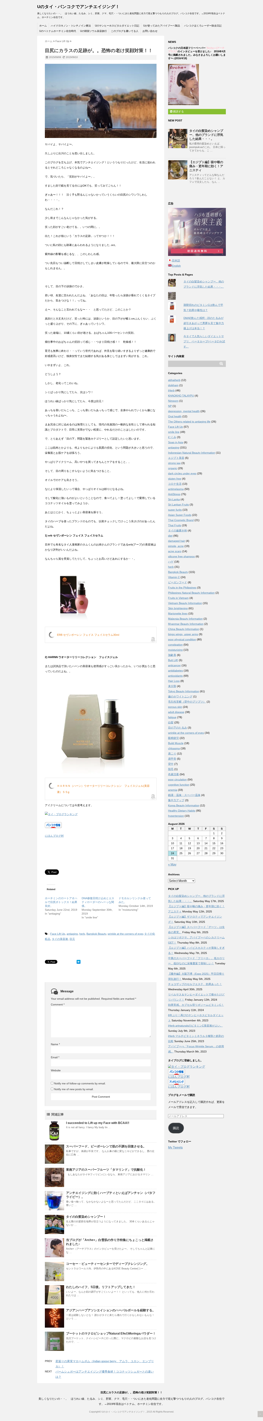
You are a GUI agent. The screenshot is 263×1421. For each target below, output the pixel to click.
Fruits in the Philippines (182, 587)
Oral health (175, 416)
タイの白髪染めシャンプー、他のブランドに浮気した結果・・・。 (206, 134)
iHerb (171, 390)
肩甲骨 (172, 758)
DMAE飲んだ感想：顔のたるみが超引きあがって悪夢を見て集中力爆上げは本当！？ (203, 323)
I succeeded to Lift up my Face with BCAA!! (97, 1123)
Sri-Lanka (174, 499)
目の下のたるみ (177, 727)
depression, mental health (184, 411)
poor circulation (177, 779)
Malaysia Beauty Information (185, 618)
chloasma (174, 748)
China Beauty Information (183, 629)
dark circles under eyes (182, 473)
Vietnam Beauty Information (185, 603)
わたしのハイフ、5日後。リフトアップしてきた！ (101, 1287)
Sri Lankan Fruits (178, 504)
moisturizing (175, 649)
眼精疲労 (173, 738)
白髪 (170, 722)
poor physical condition (182, 639)
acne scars (174, 551)
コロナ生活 (175, 483)
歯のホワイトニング (180, 696)
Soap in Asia (175, 442)
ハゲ (170, 561)
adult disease (176, 712)
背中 (170, 763)
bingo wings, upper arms (183, 634)
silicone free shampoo (181, 556)
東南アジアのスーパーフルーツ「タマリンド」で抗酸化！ (106, 1169)
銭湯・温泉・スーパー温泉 (184, 795)
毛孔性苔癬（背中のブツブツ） (187, 701)
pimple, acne (176, 546)
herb (82, 933)
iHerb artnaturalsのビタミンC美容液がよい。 (195, 1025)
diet (170, 535)
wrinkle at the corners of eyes (125, 933)
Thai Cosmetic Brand (181, 520)
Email (55, 1057)
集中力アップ (176, 800)
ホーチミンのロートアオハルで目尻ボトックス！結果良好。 (61, 902)
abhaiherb (174, 380)
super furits (175, 509)
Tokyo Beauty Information (183, 691)
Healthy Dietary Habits (181, 810)
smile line (173, 431)
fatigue (172, 717)
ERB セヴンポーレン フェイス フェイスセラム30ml (88, 634)
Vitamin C (174, 577)
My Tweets (175, 1147)
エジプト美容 (176, 457)
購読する (178, 111)
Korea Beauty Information (183, 805)
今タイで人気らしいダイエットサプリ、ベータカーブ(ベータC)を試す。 (204, 341)
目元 (72, 938)
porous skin (175, 706)
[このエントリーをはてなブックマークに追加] (78, 962)
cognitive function (178, 784)
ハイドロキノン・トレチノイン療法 (71, 25)
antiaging (72, 933)
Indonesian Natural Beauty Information (191, 452)
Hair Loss (174, 680)
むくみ (172, 437)
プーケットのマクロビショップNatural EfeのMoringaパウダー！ (111, 1333)
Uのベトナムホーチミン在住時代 (57, 31)
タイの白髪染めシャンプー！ (86, 1216)
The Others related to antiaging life (189, 421)
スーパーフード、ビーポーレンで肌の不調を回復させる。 (106, 1146)
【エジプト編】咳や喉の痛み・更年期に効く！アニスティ (206, 166)
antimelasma (176, 489)
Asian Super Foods (179, 514)
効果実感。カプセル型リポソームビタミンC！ (196, 1004)
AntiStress (174, 494)
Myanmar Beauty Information (186, 623)
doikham (173, 385)
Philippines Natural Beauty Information (191, 592)
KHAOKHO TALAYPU (181, 395)
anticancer (174, 665)
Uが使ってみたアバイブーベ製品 (161, 25)
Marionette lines (178, 613)
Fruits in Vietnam (178, 597)
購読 (176, 1128)
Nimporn (173, 400)
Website (56, 1070)
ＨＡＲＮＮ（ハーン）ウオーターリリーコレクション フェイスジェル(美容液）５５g (103, 789)
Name (55, 1044)
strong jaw (174, 463)
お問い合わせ (149, 31)
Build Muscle (175, 743)
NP (170, 406)
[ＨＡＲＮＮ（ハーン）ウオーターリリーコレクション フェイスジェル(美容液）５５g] (101, 726)
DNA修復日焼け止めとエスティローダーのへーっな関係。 (98, 902)
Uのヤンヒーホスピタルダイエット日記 (117, 25)
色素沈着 (173, 774)
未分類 (172, 686)
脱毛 (170, 769)
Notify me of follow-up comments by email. (80, 1083)
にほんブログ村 (54, 835)
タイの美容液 (60, 938)
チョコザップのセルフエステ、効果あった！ (195, 984)
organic (172, 468)
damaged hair (176, 540)
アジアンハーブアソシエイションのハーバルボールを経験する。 (110, 1310)
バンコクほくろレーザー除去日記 (203, 25)
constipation (175, 644)
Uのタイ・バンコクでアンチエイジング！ (78, 6)
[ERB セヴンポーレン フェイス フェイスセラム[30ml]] (101, 594)
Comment (57, 1004)
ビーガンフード (177, 582)
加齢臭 (172, 655)
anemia (172, 789)
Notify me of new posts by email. (74, 1089)
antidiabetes (175, 670)
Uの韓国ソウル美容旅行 (93, 31)
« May (172, 864)
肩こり (172, 753)
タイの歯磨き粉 (177, 530)
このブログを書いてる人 (124, 31)
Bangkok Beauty (96, 933)
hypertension (176, 815)
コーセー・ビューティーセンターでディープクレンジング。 (107, 1263)
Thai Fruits (174, 525)
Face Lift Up (57, 933)
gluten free (174, 478)
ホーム (43, 25)
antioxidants (175, 675)
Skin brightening (178, 608)
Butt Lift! (173, 660)
